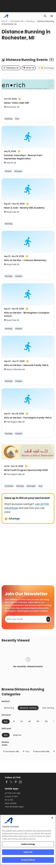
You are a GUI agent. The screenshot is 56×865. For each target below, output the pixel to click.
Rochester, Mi (17, 21)
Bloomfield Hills (42, 751)
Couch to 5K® (11, 796)
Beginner (17, 735)
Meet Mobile (10, 803)
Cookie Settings (28, 844)
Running (30, 21)
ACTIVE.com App (13, 793)
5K (22, 721)
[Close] (52, 818)
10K (37, 721)
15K (46, 721)
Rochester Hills (12, 751)
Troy (27, 751)
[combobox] (11, 68)
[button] (29, 68)
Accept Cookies (28, 860)
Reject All (28, 852)
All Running (9, 707)
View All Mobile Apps (14, 806)
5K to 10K (9, 800)
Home (4, 21)
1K (14, 721)
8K (29, 721)
